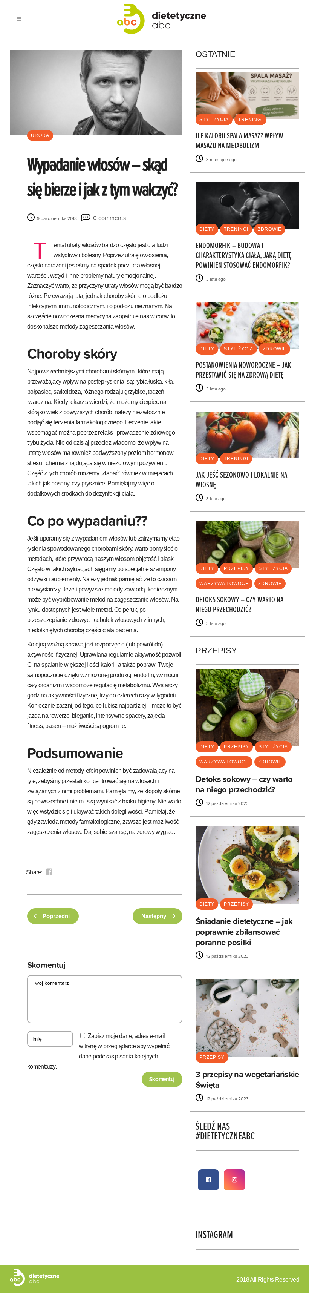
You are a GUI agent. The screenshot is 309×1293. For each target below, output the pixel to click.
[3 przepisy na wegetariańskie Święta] (247, 1017)
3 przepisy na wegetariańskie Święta (247, 1079)
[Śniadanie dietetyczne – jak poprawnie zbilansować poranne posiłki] (247, 864)
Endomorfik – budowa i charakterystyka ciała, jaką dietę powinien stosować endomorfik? (244, 256)
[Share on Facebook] (49, 872)
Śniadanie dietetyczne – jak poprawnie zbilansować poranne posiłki (244, 932)
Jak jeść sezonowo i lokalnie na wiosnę (241, 480)
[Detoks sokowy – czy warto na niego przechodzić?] (247, 544)
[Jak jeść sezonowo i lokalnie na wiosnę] (247, 434)
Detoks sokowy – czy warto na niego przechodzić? (239, 605)
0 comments (109, 218)
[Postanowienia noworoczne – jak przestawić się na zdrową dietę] (247, 324)
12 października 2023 (227, 803)
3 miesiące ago (221, 159)
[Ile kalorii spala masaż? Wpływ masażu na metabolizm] (247, 95)
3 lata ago (215, 279)
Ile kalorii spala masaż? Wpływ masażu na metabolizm (239, 141)
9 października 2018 (56, 218)
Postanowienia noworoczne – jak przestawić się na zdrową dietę (243, 370)
